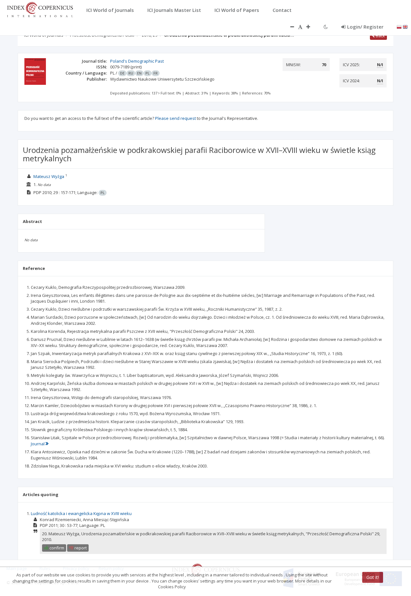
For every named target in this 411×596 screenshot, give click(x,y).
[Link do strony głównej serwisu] (40, 9)
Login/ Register (365, 26)
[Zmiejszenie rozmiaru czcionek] (289, 26)
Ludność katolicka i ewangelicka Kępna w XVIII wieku (81, 513)
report (80, 548)
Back (380, 36)
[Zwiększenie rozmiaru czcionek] (311, 26)
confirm (56, 548)
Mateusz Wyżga (48, 176)
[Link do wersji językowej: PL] (399, 26)
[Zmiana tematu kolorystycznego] (326, 26)
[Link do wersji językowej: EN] (405, 26)
